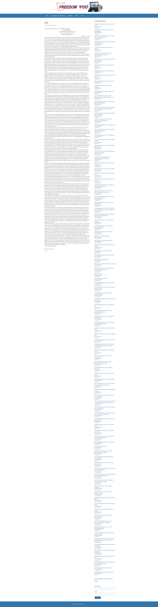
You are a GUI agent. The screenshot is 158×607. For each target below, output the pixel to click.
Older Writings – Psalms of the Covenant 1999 (103, 240)
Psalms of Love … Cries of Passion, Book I (102, 250)
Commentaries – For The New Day (58, 15)
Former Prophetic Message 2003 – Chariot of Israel (104, 339)
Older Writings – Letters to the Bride (101, 259)
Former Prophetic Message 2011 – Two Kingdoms (104, 379)
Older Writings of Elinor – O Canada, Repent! (103, 231)
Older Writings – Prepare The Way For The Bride (104, 254)
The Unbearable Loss (98, 273)
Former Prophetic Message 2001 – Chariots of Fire (104, 442)
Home (47, 15)
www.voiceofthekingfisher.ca (50, 246)
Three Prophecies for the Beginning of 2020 (103, 567)
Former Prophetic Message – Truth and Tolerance (104, 70)
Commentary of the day (50, 248)
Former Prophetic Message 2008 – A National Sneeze (104, 124)
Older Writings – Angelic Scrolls (100, 278)
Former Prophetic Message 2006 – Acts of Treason (104, 91)
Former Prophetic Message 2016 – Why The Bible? (104, 168)
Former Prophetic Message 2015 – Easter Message (104, 135)
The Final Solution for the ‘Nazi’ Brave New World (104, 282)
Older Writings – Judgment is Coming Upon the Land (104, 263)
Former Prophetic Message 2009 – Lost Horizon (103, 572)
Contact (76, 15)
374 (46, 251)
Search (82, 15)
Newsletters (70, 15)
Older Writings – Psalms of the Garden (101, 235)
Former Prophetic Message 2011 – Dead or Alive (104, 81)
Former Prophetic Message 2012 (100, 446)
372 (46, 250)
